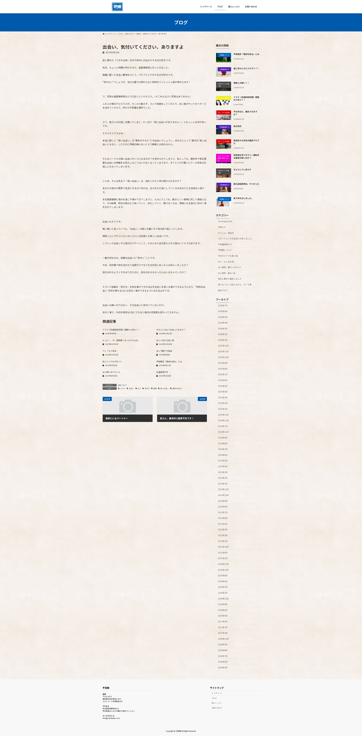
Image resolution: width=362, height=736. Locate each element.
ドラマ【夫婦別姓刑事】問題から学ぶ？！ (121, 329)
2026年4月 (223, 322)
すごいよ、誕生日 (226, 232)
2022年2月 (223, 541)
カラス (122, 388)
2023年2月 (223, 477)
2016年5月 (223, 661)
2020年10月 (223, 569)
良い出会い (164, 388)
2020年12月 (223, 564)
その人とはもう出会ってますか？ (171, 329)
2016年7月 (223, 655)
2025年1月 (223, 408)
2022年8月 (223, 506)
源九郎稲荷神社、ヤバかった (246, 183)
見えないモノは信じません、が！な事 (235, 284)
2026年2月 (223, 334)
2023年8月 (223, 443)
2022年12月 (223, 489)
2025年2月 (223, 403)
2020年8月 (223, 575)
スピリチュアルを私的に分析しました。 (236, 238)
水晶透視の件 (162, 372)
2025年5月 (223, 385)
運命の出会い (177, 388)
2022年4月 (223, 529)
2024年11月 (223, 420)
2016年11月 (223, 638)
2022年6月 (223, 518)
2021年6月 (223, 552)
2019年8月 (223, 604)
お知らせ (222, 227)
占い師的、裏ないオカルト (230, 267)
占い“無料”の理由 (164, 350)
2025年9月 (223, 362)
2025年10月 (223, 357)
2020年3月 (223, 587)
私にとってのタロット (112, 361)
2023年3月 (223, 472)
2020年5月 (223, 581)
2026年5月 (223, 316)
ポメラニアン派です (242, 169)
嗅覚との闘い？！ (241, 82)
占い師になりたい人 (111, 372)
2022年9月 (223, 500)
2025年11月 (223, 351)
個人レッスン (217, 703)
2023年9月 (223, 437)
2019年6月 (223, 609)
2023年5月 (223, 460)
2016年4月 (223, 667)
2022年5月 (223, 523)
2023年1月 (223, 483)
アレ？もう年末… (110, 350)
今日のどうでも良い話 (228, 255)
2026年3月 (223, 328)
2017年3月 (223, 633)
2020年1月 (223, 592)
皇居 (155, 388)
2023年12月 (223, 431)
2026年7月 (223, 305)
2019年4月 (223, 615)
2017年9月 (223, 621)
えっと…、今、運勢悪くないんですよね (120, 340)
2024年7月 (223, 426)
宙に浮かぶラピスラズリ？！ (246, 68)
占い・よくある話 (226, 261)
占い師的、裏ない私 (227, 272)
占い (139, 388)
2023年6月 (223, 454)
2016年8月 (223, 650)
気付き (147, 388)
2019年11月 (223, 598)
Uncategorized (225, 221)
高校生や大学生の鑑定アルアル (246, 142)
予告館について (225, 250)
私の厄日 (237, 126)
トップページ (217, 693)
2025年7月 (223, 374)
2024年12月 (223, 414)
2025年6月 (223, 380)
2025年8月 (223, 368)
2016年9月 (223, 644)
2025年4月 (223, 391)
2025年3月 (223, 397)
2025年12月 (223, 345)
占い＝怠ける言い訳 (165, 340)
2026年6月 (223, 311)
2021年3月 (223, 558)
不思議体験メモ (225, 244)
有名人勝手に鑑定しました (230, 278)
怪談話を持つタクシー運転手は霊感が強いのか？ (246, 156)
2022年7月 (223, 512)
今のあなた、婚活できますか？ (245, 113)
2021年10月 (223, 546)
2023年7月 (223, 449)
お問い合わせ (217, 708)
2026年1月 (223, 339)
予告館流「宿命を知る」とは (169, 361)
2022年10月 (223, 495)
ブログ (214, 698)
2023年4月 (223, 466)
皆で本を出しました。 (243, 198)
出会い (131, 388)
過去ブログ (122, 385)
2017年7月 (223, 627)
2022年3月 (223, 535)
